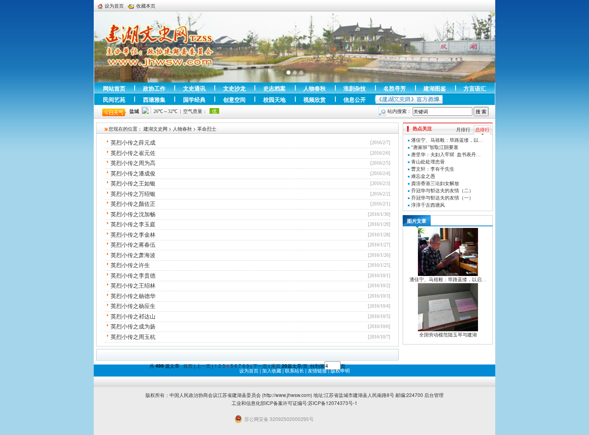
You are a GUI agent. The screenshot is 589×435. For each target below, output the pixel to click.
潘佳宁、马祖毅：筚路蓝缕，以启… (447, 279)
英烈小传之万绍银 (133, 194)
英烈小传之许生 (130, 265)
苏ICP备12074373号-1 (332, 402)
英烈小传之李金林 (133, 235)
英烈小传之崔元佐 (133, 153)
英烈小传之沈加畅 (133, 214)
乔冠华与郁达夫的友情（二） (442, 190)
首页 (188, 365)
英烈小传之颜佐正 (133, 204)
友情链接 (317, 370)
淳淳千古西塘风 (428, 205)
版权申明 (340, 370)
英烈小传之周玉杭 (133, 337)
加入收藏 (271, 370)
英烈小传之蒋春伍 (133, 245)
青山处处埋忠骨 (428, 162)
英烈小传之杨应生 (133, 306)
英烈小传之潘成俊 (133, 174)
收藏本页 (145, 5)
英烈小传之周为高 (133, 163)
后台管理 (434, 394)
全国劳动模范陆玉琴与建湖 (448, 335)
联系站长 (294, 370)
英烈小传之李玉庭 (133, 225)
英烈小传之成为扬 (133, 327)
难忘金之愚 (423, 176)
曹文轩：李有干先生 (432, 169)
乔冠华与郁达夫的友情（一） (442, 198)
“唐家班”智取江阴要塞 (434, 147)
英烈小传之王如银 (133, 184)
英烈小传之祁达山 (133, 317)
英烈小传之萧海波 (133, 255)
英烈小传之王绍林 (133, 286)
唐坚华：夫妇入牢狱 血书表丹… (446, 154)
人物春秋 (182, 128)
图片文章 (416, 220)
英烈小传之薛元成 (133, 143)
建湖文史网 (155, 128)
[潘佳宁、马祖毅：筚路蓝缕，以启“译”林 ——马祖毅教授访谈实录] (448, 251)
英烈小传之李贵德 (133, 276)
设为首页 (114, 5)
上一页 (203, 365)
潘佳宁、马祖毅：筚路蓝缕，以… (447, 140)
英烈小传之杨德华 (133, 296)
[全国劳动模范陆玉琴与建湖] (448, 307)
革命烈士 (206, 128)
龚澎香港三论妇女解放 (435, 183)
